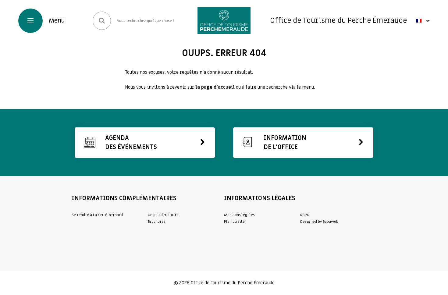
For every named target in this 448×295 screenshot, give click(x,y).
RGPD (304, 214)
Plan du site (234, 221)
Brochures (156, 221)
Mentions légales (239, 214)
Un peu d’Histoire (163, 214)
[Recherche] (102, 21)
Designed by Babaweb (319, 221)
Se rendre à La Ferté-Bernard (97, 214)
